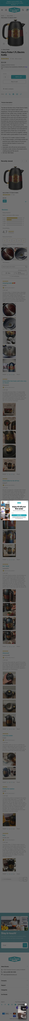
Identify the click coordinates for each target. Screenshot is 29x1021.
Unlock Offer (19, 515)
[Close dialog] (27, 501)
